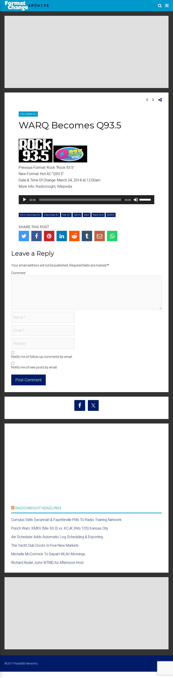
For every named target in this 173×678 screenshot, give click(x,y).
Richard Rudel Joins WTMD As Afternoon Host (47, 562)
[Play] (24, 199)
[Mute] (136, 199)
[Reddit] (74, 236)
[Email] (99, 236)
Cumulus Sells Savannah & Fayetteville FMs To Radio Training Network (66, 520)
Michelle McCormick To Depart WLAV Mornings (48, 554)
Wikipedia (64, 186)
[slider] (145, 199)
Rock (86, 214)
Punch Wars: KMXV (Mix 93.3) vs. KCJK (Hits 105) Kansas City (59, 528)
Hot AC (66, 214)
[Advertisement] (86, 51)
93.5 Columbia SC (30, 214)
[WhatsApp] (112, 236)
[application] (86, 199)
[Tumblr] (87, 236)
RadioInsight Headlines (38, 508)
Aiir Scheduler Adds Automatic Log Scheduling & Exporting (57, 537)
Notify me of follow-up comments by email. (42, 357)
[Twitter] (24, 236)
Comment (18, 273)
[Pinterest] (49, 236)
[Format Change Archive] (27, 10)
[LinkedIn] (62, 236)
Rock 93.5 (98, 214)
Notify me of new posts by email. (34, 367)
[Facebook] (36, 236)
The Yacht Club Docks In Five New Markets (45, 545)
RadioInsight (45, 186)
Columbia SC (28, 114)
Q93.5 (77, 214)
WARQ (110, 214)
